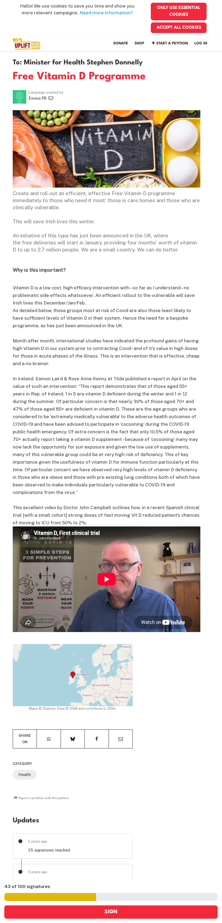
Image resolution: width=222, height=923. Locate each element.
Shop (139, 43)
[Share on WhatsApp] (49, 738)
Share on (25, 739)
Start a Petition (172, 43)
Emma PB (38, 98)
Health (24, 774)
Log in (200, 43)
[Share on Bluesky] (73, 738)
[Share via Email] (121, 738)
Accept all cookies (178, 27)
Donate (120, 43)
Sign (111, 912)
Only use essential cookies (178, 11)
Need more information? (106, 12)
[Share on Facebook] (96, 738)
